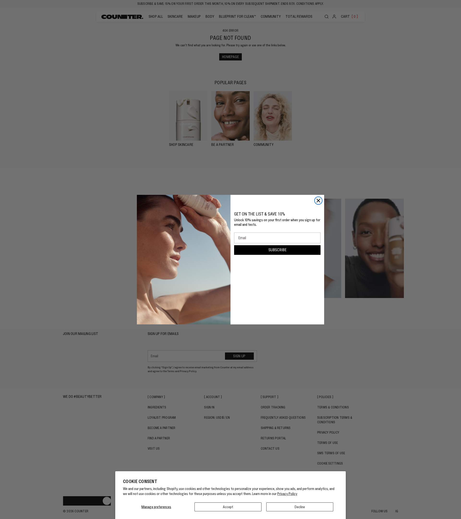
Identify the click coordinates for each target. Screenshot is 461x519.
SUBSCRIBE (277, 250)
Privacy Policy (287, 493)
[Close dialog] (318, 200)
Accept (228, 507)
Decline (300, 507)
